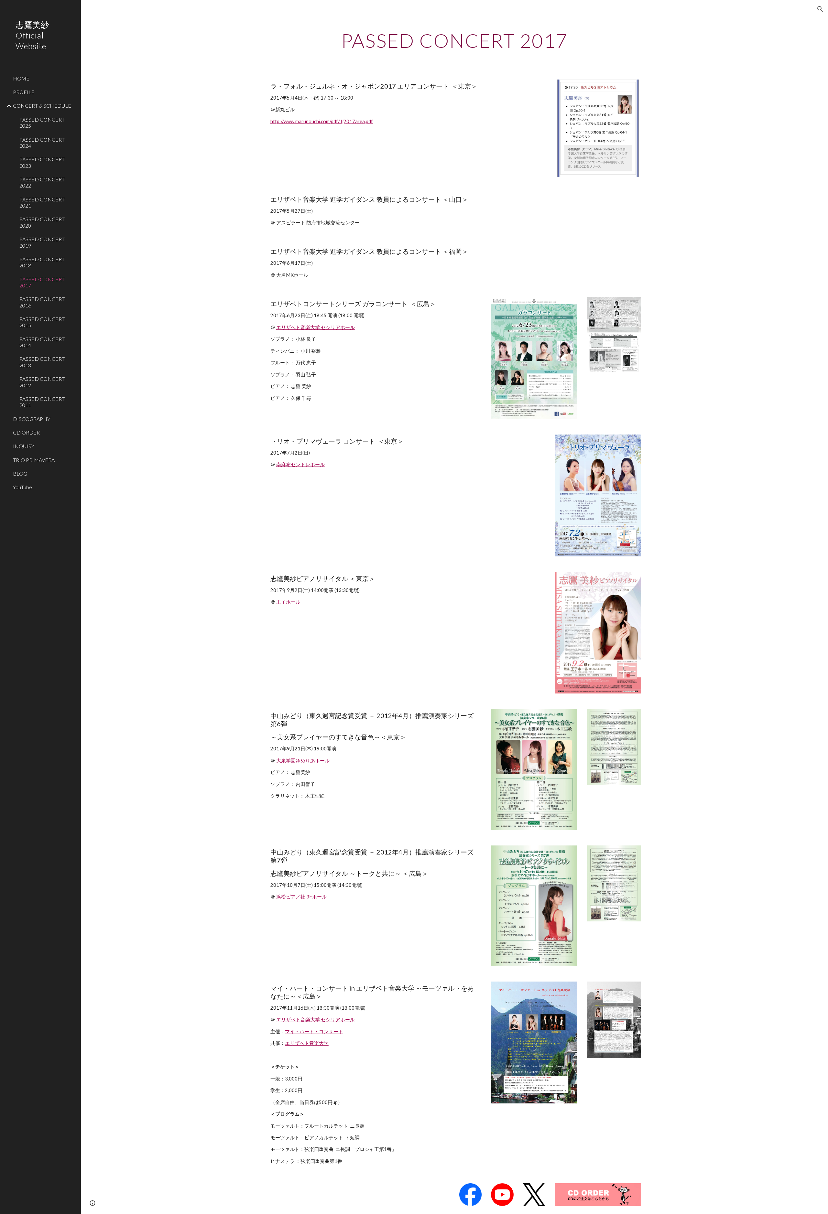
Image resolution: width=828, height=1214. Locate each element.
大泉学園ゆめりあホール (303, 760)
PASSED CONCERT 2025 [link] (42, 122)
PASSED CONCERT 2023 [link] (42, 162)
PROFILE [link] (24, 92)
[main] (454, 40)
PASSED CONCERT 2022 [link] (42, 182)
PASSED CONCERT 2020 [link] (42, 222)
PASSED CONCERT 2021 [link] (42, 202)
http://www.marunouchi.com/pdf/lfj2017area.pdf (321, 121)
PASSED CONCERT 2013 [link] (42, 362)
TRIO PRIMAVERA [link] (34, 460)
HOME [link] (21, 78)
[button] (820, 9)
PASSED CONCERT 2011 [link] (42, 402)
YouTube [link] (22, 487)
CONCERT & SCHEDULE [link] (42, 105)
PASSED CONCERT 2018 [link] (42, 262)
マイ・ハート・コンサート (314, 1031)
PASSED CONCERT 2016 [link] (42, 302)
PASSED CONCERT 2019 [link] (42, 242)
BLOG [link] (20, 473)
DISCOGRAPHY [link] (31, 419)
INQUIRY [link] (23, 446)
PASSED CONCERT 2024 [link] (42, 142)
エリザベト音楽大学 (307, 1043)
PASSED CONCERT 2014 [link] (42, 342)
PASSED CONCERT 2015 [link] (42, 322)
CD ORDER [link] (26, 432)
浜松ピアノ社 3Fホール (301, 896)
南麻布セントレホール (300, 464)
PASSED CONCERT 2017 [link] (42, 282)
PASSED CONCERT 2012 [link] (42, 382)
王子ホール (288, 602)
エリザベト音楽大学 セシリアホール (315, 327)
